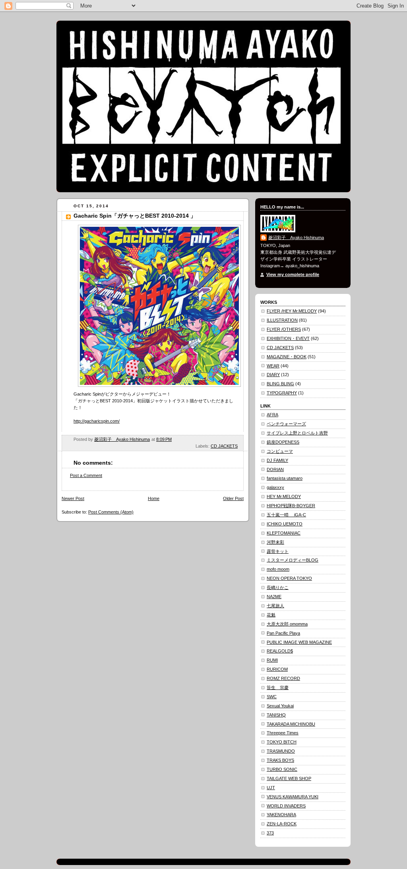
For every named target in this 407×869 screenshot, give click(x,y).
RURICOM (277, 669)
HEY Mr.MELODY (284, 496)
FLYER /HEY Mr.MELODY (292, 311)
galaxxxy (275, 487)
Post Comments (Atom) (111, 512)
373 (270, 832)
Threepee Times (282, 732)
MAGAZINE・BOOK (286, 356)
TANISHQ (276, 715)
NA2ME (274, 596)
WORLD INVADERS (286, 805)
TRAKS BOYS (280, 760)
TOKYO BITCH (282, 742)
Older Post (233, 498)
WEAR (273, 365)
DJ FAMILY (277, 460)
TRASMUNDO (281, 751)
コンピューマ (280, 451)
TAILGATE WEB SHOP (289, 778)
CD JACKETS (224, 446)
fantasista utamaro (284, 478)
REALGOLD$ (280, 651)
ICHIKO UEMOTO (284, 523)
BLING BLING (280, 383)
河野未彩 (275, 542)
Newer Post (73, 498)
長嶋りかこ (278, 587)
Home (153, 498)
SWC (272, 696)
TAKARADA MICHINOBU (291, 724)
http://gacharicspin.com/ (97, 421)
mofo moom (278, 569)
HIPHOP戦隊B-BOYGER (291, 505)
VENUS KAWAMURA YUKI (292, 796)
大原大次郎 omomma (287, 624)
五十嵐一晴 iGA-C (286, 514)
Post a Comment (86, 475)
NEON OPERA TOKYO (289, 578)
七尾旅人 (275, 605)
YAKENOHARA (281, 814)
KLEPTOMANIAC (283, 533)
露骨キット (278, 551)
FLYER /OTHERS (284, 329)
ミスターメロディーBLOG (292, 560)
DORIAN (275, 469)
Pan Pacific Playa (283, 633)
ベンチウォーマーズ (286, 423)
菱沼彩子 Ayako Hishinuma (296, 237)
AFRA (272, 414)
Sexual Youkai (280, 705)
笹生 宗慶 (278, 687)
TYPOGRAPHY (282, 392)
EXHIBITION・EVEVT (288, 338)
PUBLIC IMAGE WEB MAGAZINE (299, 642)
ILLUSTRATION (282, 320)
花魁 (271, 614)
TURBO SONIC (282, 769)
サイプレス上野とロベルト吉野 (297, 433)
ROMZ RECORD (283, 678)
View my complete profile (292, 274)
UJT (271, 787)
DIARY (273, 374)
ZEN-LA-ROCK (282, 823)
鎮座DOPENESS (283, 442)
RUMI (272, 660)
